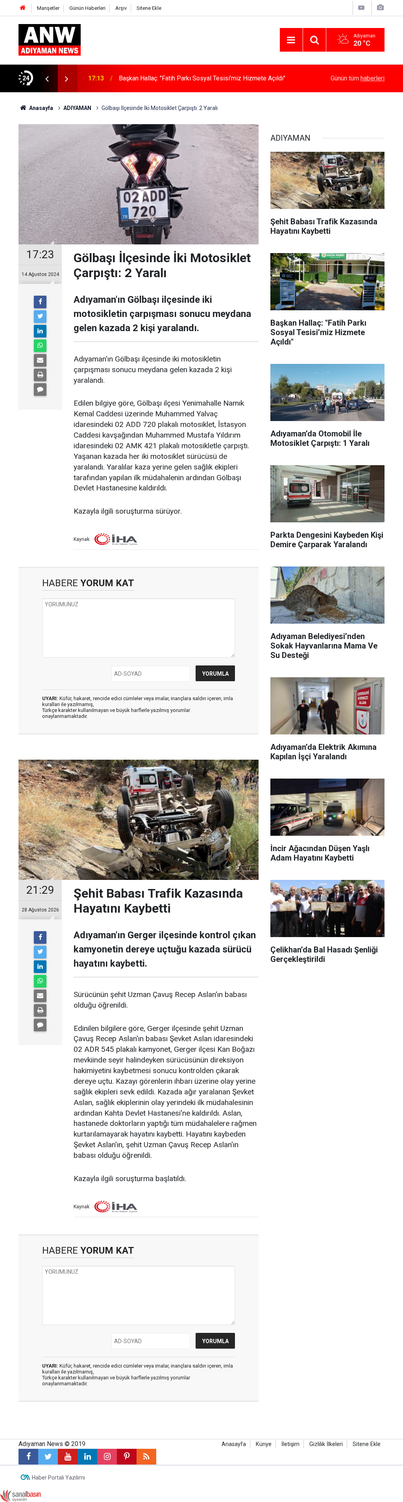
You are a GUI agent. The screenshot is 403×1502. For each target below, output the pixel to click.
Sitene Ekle (149, 8)
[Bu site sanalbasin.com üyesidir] (20, 1495)
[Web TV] (361, 7)
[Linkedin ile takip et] (87, 1457)
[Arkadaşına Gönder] (40, 360)
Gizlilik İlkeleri (326, 1444)
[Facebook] (40, 302)
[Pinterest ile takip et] (127, 1457)
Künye (264, 1444)
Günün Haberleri (87, 8)
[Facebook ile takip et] (28, 1457)
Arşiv (121, 8)
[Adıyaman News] (49, 39)
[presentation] (47, 78)
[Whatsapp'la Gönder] (40, 345)
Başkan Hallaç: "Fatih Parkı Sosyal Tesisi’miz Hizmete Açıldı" (202, 78)
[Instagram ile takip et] (107, 1457)
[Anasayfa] (22, 8)
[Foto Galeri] (380, 7)
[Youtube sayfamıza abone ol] (68, 1457)
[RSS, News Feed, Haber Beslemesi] (146, 1457)
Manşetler (48, 8)
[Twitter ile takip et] (48, 1457)
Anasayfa (234, 1444)
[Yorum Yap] (40, 389)
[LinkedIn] (40, 331)
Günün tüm (358, 78)
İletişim (290, 1444)
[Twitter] (40, 316)
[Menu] (291, 40)
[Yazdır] (40, 375)
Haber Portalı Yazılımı (58, 1477)
